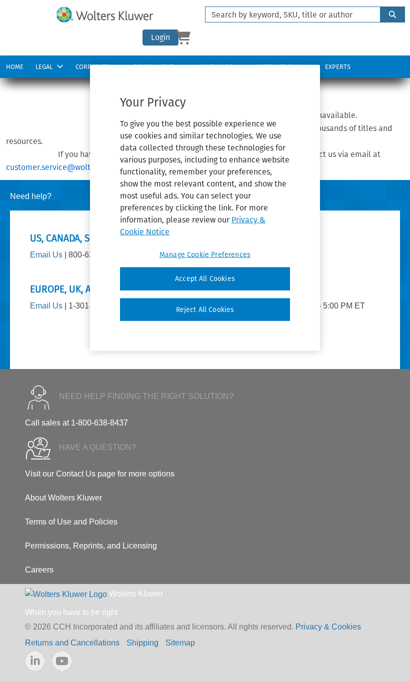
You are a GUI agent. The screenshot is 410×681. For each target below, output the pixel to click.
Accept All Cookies (205, 278)
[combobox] (289, 14)
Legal (44, 66)
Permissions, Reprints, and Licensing (91, 546)
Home (15, 66)
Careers (39, 570)
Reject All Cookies (205, 310)
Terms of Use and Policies (71, 522)
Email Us (46, 254)
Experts (337, 66)
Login (160, 37)
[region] (205, 208)
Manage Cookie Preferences (205, 254)
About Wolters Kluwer (63, 498)
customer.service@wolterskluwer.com (74, 167)
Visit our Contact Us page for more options (99, 474)
